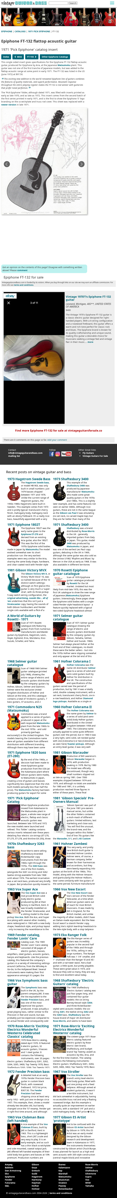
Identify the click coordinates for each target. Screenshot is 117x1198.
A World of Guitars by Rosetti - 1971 (24, 617)
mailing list (14, 455)
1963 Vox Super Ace (22, 889)
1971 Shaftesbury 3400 (71, 524)
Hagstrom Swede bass (37, 482)
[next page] (81, 165)
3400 (69, 543)
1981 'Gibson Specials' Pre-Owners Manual (73, 800)
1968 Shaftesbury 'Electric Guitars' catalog (73, 982)
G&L (7, 1185)
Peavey (62, 1185)
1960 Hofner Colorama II (72, 707)
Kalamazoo (64, 1167)
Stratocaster (13, 604)
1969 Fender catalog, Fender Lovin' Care (23, 936)
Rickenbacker (65, 1188)
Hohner (36, 1188)
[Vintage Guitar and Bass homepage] (24, 2)
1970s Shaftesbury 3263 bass (25, 845)
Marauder (79, 759)
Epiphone (10, 1176)
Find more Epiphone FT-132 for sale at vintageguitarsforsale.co (58, 430)
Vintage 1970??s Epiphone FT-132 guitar (88, 298)
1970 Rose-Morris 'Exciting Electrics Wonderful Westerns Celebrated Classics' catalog (28, 1031)
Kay (60, 1170)
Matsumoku (64, 65)
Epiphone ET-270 (29, 534)
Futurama (10, 1182)
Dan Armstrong (13, 1170)
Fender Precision (30, 999)
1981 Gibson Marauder (71, 752)
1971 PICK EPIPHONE (39, 31)
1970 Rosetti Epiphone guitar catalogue (70, 572)
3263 (59, 1014)
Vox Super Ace (33, 892)
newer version (8, 104)
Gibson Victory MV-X (36, 573)
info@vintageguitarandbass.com (25, 452)
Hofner (35, 1185)
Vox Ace (19, 917)
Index (6, 56)
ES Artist (78, 1127)
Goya (34, 1167)
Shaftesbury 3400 (76, 485)
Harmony (37, 1179)
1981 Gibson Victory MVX (26, 570)
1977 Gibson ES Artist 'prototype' (69, 1119)
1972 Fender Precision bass (28, 1071)
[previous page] (7, 165)
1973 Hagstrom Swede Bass (28, 479)
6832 (19, 56)
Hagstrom (37, 1176)
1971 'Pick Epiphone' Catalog (23, 800)
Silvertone (90, 1173)
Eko (7, 1173)
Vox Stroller (77, 1075)
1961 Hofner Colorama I (71, 661)
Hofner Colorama (76, 664)
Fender (8, 1179)
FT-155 (30, 56)
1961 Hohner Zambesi (70, 844)
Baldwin (9, 1167)
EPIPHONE (6, 31)
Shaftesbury (73, 528)
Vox (87, 1179)
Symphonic (31, 987)
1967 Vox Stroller (66, 1071)
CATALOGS (20, 31)
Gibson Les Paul (68, 512)
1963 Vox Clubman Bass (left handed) (25, 1119)
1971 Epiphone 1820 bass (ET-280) (26, 754)
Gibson (35, 1164)
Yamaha (89, 1185)
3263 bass (38, 865)
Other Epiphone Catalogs (55, 56)
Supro (88, 1176)
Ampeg (8, 1164)
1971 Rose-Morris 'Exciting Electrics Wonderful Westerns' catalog (73, 1029)
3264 (89, 1002)
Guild (34, 1173)
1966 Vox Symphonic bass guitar (27, 982)
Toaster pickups (75, 743)
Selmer (92, 667)
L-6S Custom (84, 838)
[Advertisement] (44, 239)
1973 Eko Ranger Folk (70, 935)
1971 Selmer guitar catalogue (68, 617)
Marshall (62, 1173)
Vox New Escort (79, 892)
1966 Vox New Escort (69, 889)
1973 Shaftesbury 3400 (71, 479)
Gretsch (36, 1170)
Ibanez (62, 1164)
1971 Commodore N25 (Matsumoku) (24, 709)
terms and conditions (23, 285)
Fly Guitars (88, 452)
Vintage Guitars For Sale (95, 455)
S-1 (70, 838)
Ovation (62, 1182)
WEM (88, 1182)
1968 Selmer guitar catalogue (22, 663)
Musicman (63, 1179)
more (90, 342)
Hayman (36, 1182)
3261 (62, 1011)
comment (22, 270)
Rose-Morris (88, 531)
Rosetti (73, 583)
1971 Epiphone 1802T (23, 524)
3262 (86, 1011)
